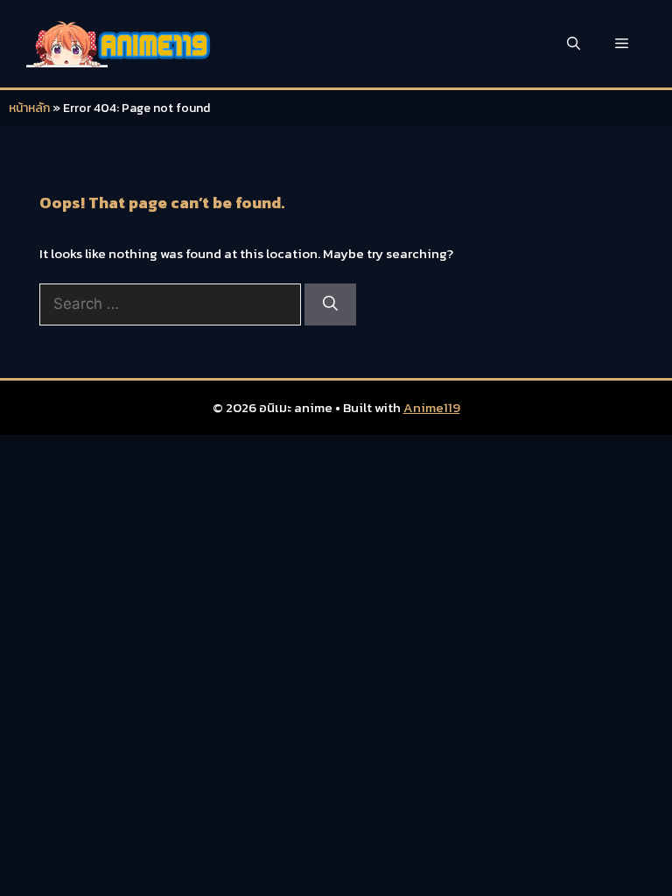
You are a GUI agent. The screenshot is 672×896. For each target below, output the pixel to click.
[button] (574, 44)
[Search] (330, 305)
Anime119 (431, 407)
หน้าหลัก (29, 108)
